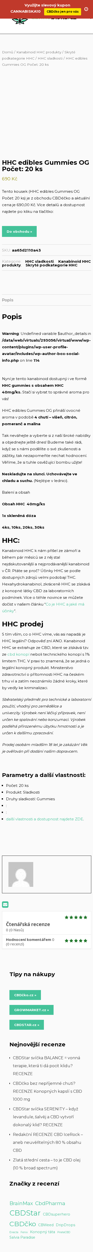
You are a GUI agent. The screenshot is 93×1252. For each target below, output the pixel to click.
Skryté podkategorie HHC (51, 265)
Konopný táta (42, 1232)
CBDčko (22, 1224)
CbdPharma (50, 1203)
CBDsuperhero (56, 1214)
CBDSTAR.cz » (26, 1025)
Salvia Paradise (22, 1237)
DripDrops (65, 1225)
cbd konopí (18, 654)
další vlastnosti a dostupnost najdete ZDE (44, 819)
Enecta (13, 1232)
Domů (7, 52)
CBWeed (46, 1225)
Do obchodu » (19, 231)
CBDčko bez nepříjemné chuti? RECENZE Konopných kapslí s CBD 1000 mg (47, 1091)
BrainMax (21, 1203)
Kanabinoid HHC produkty (38, 52)
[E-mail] (5, 905)
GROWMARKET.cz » (31, 1010)
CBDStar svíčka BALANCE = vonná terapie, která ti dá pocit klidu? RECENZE (46, 1066)
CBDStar (25, 1213)
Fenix (24, 1232)
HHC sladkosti (50, 58)
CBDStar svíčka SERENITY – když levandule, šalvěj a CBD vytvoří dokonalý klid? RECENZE (45, 1117)
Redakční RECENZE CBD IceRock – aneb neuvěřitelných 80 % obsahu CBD (48, 1142)
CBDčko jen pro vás (63, 11)
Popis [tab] (7, 300)
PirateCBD (63, 1232)
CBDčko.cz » (25, 995)
